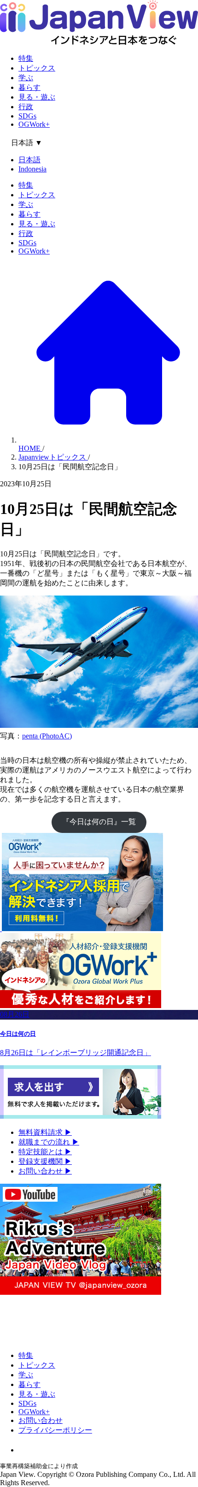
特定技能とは (45, 1152)
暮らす (29, 87)
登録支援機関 (45, 1161)
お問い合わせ (45, 1171)
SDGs (27, 116)
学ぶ (25, 78)
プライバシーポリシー (55, 1430)
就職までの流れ (48, 1142)
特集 (25, 58)
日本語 (29, 160)
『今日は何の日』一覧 (99, 822)
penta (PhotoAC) (47, 736)
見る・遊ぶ (36, 97)
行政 (25, 107)
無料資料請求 (45, 1132)
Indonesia (32, 169)
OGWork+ (34, 124)
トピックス (36, 68)
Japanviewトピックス (53, 457)
